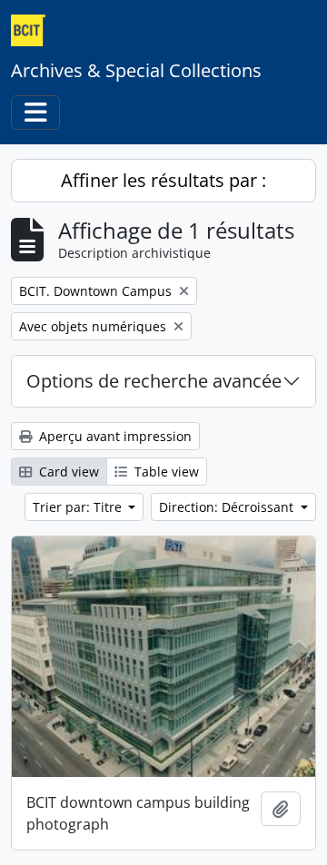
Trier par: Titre (79, 507)
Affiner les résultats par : (163, 180)
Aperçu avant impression (113, 436)
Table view (165, 471)
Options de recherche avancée (154, 381)
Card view (67, 471)
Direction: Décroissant (228, 507)
